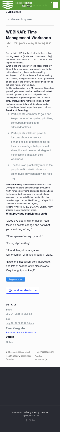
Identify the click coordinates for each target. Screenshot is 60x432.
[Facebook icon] (26, 420)
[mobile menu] (55, 5)
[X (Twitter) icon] (30, 420)
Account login (40, 5)
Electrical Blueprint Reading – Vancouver (44, 355)
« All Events (13, 12)
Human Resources (26, 332)
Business (11, 332)
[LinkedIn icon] (33, 420)
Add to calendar (23, 290)
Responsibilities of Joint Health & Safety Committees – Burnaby (19, 355)
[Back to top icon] (53, 425)
